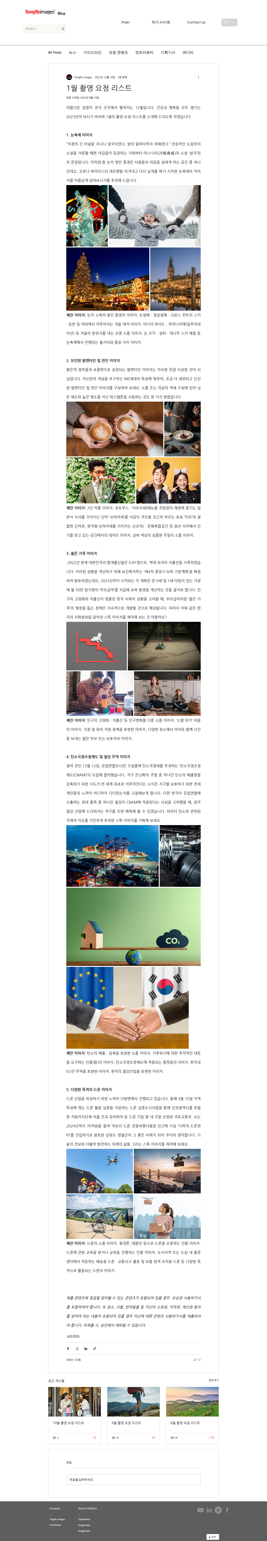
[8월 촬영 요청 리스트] (192, 1402)
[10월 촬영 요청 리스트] (74, 1402)
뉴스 (72, 52)
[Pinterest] (218, 1510)
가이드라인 (92, 52)
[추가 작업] (198, 77)
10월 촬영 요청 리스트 (68, 1423)
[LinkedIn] (209, 1510)
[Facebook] (227, 1510)
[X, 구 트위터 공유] (77, 1348)
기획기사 (168, 52)
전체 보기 (214, 1380)
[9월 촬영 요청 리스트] (133, 1402)
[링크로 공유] (94, 1348)
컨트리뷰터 (144, 52)
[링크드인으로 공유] (86, 1348)
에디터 (188, 52)
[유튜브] (200, 1510)
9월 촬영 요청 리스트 (126, 1423)
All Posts (55, 52)
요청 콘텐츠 (118, 52)
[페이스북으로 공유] (68, 1348)
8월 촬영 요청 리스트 (185, 1423)
